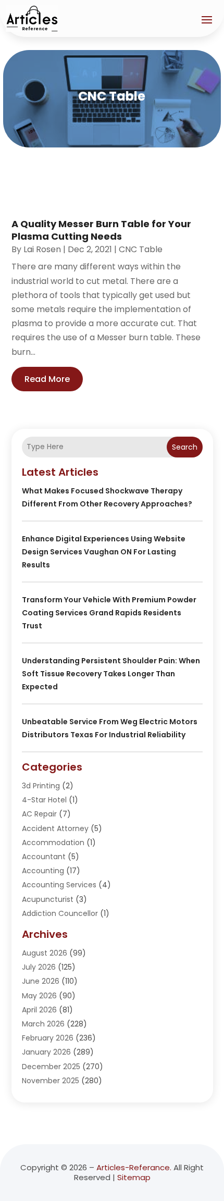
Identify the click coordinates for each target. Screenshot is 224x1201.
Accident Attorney (55, 828)
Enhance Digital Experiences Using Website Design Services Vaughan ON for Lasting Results (103, 552)
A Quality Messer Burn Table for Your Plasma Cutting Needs (101, 229)
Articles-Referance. (133, 1167)
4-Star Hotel (44, 800)
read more (47, 379)
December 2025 (51, 1066)
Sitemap (134, 1177)
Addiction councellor (60, 913)
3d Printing (41, 786)
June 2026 (40, 981)
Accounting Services (59, 885)
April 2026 (39, 1010)
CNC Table (141, 249)
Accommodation (53, 842)
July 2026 (39, 967)
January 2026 (46, 1052)
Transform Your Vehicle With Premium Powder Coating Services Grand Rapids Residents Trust (109, 613)
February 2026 (47, 1038)
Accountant (44, 856)
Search (184, 447)
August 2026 (44, 953)
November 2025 (50, 1080)
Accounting (43, 870)
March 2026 (43, 1024)
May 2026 (39, 995)
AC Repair (39, 814)
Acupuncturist (47, 899)
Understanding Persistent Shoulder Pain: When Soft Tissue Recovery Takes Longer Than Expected (111, 673)
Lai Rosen (42, 249)
